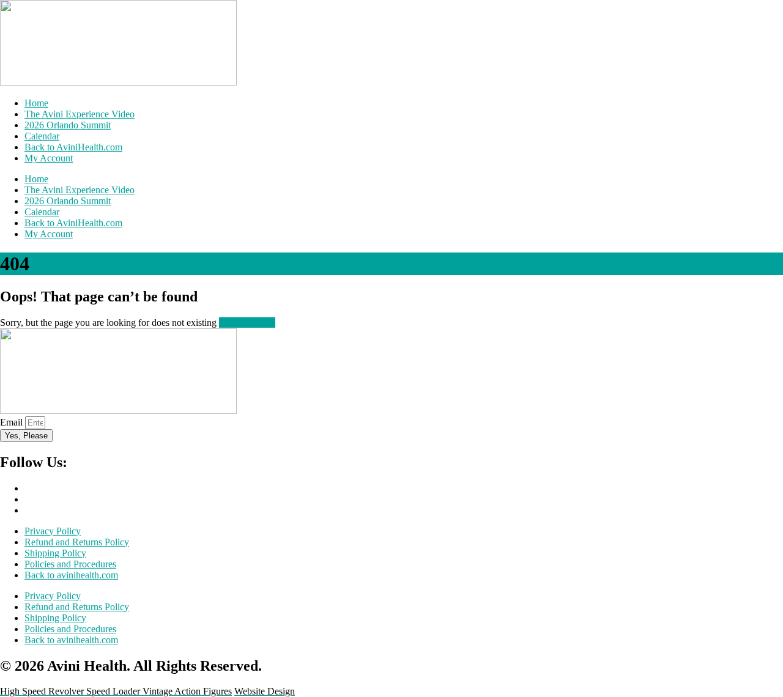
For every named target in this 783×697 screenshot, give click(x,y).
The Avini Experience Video (79, 114)
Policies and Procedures (70, 564)
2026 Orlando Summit (67, 125)
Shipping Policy (55, 553)
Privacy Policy (52, 531)
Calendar (41, 136)
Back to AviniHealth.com (73, 147)
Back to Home (247, 322)
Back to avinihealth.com (71, 575)
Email (12, 422)
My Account (48, 158)
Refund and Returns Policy (76, 542)
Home (36, 103)
